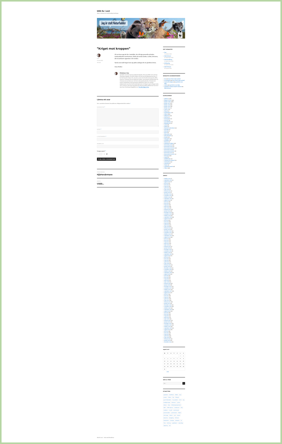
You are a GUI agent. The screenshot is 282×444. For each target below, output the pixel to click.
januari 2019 (167, 266)
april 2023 (166, 224)
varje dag (180, 423)
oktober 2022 (167, 234)
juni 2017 (166, 295)
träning (169, 423)
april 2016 (166, 317)
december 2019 (167, 249)
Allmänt (99, 62)
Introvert (166, 120)
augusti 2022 (167, 237)
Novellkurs (166, 140)
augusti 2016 (167, 311)
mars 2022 (166, 245)
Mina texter (167, 134)
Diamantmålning (168, 59)
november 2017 (167, 288)
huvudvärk (175, 399)
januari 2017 (167, 303)
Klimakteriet (167, 123)
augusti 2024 (167, 200)
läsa (169, 405)
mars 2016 (166, 318)
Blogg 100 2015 (167, 100)
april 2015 (166, 335)
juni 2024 (166, 203)
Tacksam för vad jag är (169, 160)
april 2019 (166, 261)
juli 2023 (166, 220)
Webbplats (100, 143)
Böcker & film (167, 101)
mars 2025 (166, 189)
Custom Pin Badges (168, 82)
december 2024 (167, 194)
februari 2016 (167, 320)
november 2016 (167, 306)
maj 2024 (166, 204)
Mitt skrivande (167, 135)
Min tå (165, 132)
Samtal (165, 157)
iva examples (167, 80)
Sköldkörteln (167, 158)
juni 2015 (166, 332)
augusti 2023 (167, 218)
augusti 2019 (167, 255)
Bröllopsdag (167, 63)
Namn (99, 129)
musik (170, 410)
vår (170, 425)
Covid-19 (166, 109)
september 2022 (168, 235)
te (181, 420)
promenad (176, 410)
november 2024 (168, 195)
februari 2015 (167, 339)
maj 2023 (166, 223)
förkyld (177, 397)
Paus (165, 52)
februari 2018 (167, 283)
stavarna (166, 417)
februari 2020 (167, 246)
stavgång (171, 417)
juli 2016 (166, 312)
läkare (165, 405)
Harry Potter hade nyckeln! (174, 79)
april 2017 (166, 298)
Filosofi (166, 111)
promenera (174, 412)
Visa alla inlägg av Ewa (144, 87)
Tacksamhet (167, 162)
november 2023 (167, 214)
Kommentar (101, 107)
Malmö (166, 126)
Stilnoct (177, 417)
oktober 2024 (167, 197)
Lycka (165, 125)
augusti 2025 (167, 181)
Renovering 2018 (168, 149)
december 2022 (167, 231)
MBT (165, 407)
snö (175, 415)
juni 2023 (166, 221)
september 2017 (168, 291)
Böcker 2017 (167, 103)
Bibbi (176, 394)
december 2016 (167, 305)
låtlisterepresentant (176, 405)
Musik (165, 137)
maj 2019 (166, 260)
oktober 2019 (167, 252)
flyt (173, 397)
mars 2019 (166, 263)
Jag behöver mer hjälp (174, 85)
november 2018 (167, 269)
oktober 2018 (167, 271)
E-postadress (101, 136)
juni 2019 (166, 258)
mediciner (176, 407)
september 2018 (168, 272)
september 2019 (168, 254)
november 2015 (167, 325)
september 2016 (168, 309)
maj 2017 (166, 297)
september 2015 (168, 328)
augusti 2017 (167, 292)
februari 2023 (167, 228)
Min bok (166, 131)
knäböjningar (167, 402)
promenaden (167, 412)
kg (183, 399)
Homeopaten (167, 118)
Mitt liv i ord (103, 11)
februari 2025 (167, 191)
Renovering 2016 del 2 (169, 148)
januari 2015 (167, 340)
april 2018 (166, 280)
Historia (166, 117)
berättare (171, 394)
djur (180, 394)
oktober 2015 (167, 326)
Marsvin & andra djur (169, 128)
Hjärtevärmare (167, 56)
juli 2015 (166, 331)
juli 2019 (166, 257)
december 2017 (167, 286)
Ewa (98, 58)
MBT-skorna (170, 407)
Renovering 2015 (168, 145)
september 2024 (168, 198)
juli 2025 (166, 183)
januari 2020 (167, 248)
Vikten (165, 168)
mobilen (166, 410)
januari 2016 (167, 322)
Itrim (180, 399)
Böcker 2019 (167, 106)
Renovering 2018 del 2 (169, 151)
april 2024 (166, 206)
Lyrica (178, 402)
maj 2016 (166, 315)
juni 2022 (166, 240)
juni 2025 (166, 184)
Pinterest (166, 141)
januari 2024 (167, 211)
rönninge (166, 415)
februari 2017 (167, 302)
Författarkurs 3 (167, 112)
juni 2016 (166, 314)
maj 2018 (166, 278)
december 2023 (167, 212)
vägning (166, 425)
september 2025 (168, 180)
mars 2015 (166, 337)
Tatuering (166, 163)
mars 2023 (166, 226)
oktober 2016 (167, 308)
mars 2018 (166, 281)
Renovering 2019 (168, 152)
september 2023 (168, 217)
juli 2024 (166, 201)
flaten (169, 397)
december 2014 (167, 342)
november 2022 (168, 232)
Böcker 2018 (167, 105)
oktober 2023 (167, 215)
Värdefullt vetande (168, 166)
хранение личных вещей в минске (173, 86)
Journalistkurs (167, 121)
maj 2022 (166, 241)
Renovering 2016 (168, 146)
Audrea (166, 85)
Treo (165, 423)
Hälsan (166, 114)
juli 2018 (166, 275)
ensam (165, 397)
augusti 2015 (167, 329)
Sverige (172, 420)
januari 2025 (167, 192)
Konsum (174, 402)
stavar (178, 415)
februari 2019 (167, 265)
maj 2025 (166, 186)
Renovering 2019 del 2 (169, 154)
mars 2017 (166, 300)
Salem (171, 415)
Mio (182, 407)
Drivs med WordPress (109, 437)
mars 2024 (166, 208)
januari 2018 (167, 285)
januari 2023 (167, 229)
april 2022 (166, 243)
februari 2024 (167, 209)
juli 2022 (166, 238)
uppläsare (174, 423)
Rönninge (166, 155)
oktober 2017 (167, 289)
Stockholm (166, 420)
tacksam (177, 420)
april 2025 (166, 188)
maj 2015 (166, 334)
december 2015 (167, 323)
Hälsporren (167, 115)
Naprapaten (167, 138)
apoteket (166, 394)
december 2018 (167, 268)
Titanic (166, 165)
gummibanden (167, 399)
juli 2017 (166, 294)
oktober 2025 (167, 178)
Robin (179, 412)
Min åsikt (166, 129)
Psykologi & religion (169, 143)
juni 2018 (166, 277)
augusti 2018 (167, 274)
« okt (167, 371)
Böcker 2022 (167, 108)
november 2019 (167, 251)
